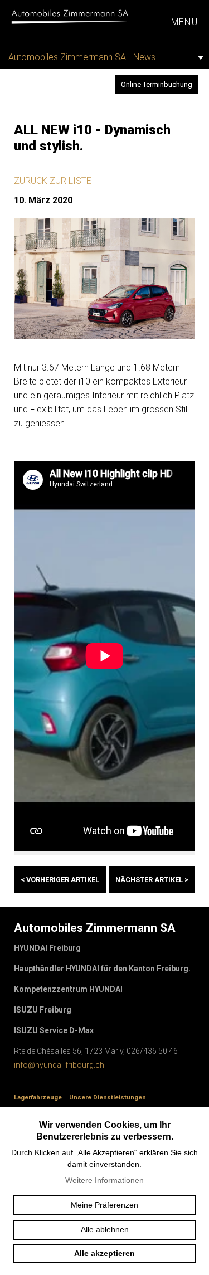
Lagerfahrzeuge (38, 1097)
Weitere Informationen (104, 1180)
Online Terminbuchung (156, 84)
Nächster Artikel (151, 879)
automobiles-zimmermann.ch (69, 16)
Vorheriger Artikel (60, 879)
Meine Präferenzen (104, 1204)
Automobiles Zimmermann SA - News (81, 57)
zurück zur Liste (52, 181)
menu (184, 22)
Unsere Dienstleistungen (107, 1097)
